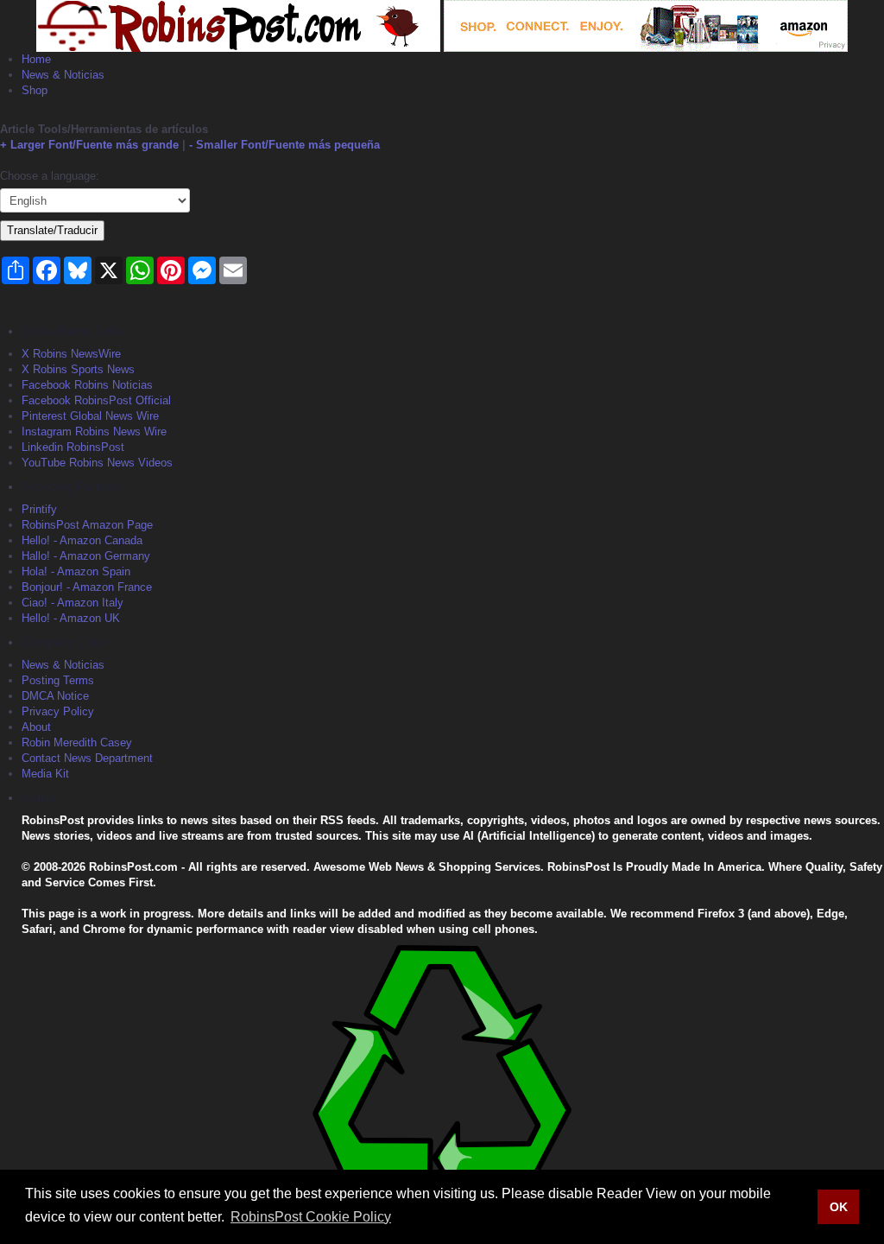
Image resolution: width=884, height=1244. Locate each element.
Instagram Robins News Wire (94, 431)
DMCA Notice (55, 695)
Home (36, 59)
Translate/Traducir (52, 230)
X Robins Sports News (78, 369)
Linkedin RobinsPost (73, 447)
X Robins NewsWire (71, 353)
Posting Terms (58, 680)
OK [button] (839, 1207)
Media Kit (45, 773)
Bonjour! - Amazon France (87, 587)
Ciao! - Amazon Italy (72, 602)
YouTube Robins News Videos (97, 462)
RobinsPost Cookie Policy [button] (310, 1216)
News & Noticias (63, 74)
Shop (34, 90)
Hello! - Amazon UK (71, 618)
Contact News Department (87, 758)
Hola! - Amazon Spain (76, 571)
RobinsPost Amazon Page (87, 524)
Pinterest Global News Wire (90, 415)
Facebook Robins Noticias (87, 384)
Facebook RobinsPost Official (96, 400)
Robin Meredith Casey (77, 742)
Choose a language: (49, 175)
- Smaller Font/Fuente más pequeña (284, 144)
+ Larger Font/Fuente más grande (89, 144)
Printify (39, 509)
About (36, 726)
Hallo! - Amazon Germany (86, 555)
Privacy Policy (58, 711)
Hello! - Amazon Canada (82, 540)
